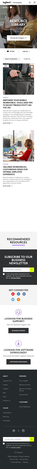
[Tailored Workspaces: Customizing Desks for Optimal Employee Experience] (18, 145)
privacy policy (16, 447)
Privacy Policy (24, 459)
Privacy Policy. (16, 278)
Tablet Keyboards (11, 59)
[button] (7, 7)
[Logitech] (13, 2)
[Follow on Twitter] (18, 430)
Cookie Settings (16, 462)
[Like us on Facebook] (14, 430)
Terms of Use (14, 459)
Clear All (27, 59)
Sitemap (25, 462)
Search (30, 2)
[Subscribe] (32, 270)
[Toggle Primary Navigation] (34, 2)
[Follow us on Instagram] (23, 430)
